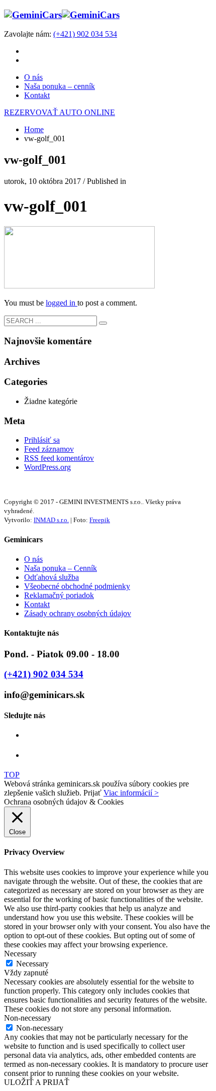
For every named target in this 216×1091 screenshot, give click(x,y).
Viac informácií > (131, 792)
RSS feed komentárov (59, 458)
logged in (61, 303)
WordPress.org (47, 467)
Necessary (32, 963)
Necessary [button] (20, 953)
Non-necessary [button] (27, 1018)
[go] (103, 323)
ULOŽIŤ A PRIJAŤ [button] (36, 1082)
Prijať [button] (92, 792)
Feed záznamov (49, 449)
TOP (12, 774)
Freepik (99, 520)
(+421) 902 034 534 (85, 34)
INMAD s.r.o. (51, 520)
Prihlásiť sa (42, 440)
